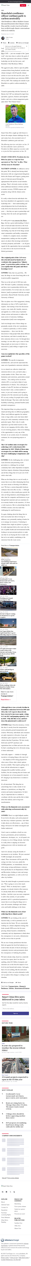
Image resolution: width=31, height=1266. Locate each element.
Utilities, (11, 988)
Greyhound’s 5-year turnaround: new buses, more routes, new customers (16, 1096)
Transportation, (13, 986)
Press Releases (5, 1217)
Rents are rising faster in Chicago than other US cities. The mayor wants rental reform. (17, 1106)
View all (4, 1178)
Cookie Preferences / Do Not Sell (11, 1259)
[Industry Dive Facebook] (6, 1192)
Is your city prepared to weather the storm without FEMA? (13, 1048)
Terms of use (14, 1257)
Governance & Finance (22, 988)
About (3, 1202)
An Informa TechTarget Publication (15, 1)
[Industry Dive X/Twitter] (10, 1192)
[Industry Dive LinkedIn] (2, 1192)
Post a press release (13, 1178)
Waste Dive (17, 1228)
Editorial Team (5, 1205)
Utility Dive (17, 1226)
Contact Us (4, 1207)
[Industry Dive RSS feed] (14, 1192)
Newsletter (4, 1210)
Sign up (23, 5)
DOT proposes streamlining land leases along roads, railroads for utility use (16, 1125)
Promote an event (19, 1214)
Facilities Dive (18, 1223)
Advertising (17, 1204)
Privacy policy (5, 1257)
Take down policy (24, 1257)
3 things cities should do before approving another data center (15, 1116)
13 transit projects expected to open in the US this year (15, 1078)
